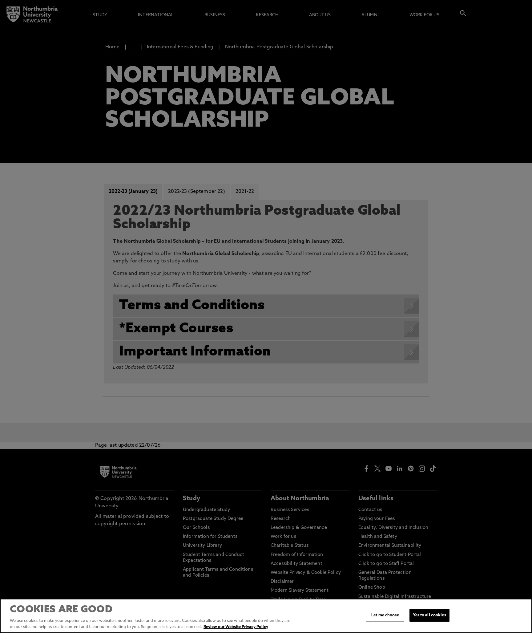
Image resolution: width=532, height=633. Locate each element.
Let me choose (385, 615)
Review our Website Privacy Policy (236, 627)
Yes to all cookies (429, 615)
